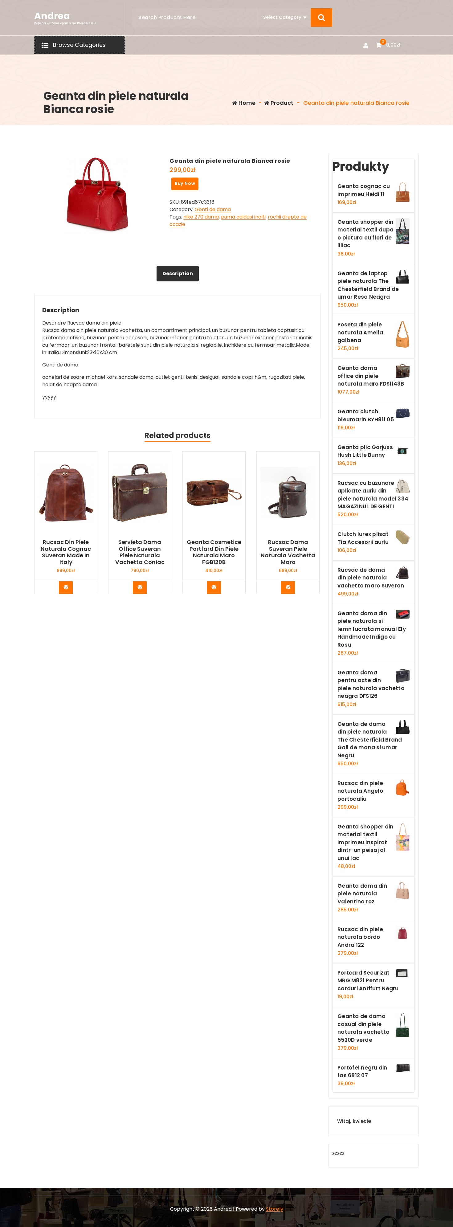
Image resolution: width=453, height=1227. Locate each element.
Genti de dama (213, 209)
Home (246, 103)
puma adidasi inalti (243, 216)
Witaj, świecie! (355, 1121)
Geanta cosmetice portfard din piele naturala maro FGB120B (214, 552)
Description (177, 273)
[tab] (178, 273)
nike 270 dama (201, 216)
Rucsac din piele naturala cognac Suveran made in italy (66, 552)
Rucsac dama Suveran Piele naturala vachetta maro (288, 552)
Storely (274, 1209)
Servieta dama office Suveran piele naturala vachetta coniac (140, 552)
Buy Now (185, 183)
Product (281, 103)
